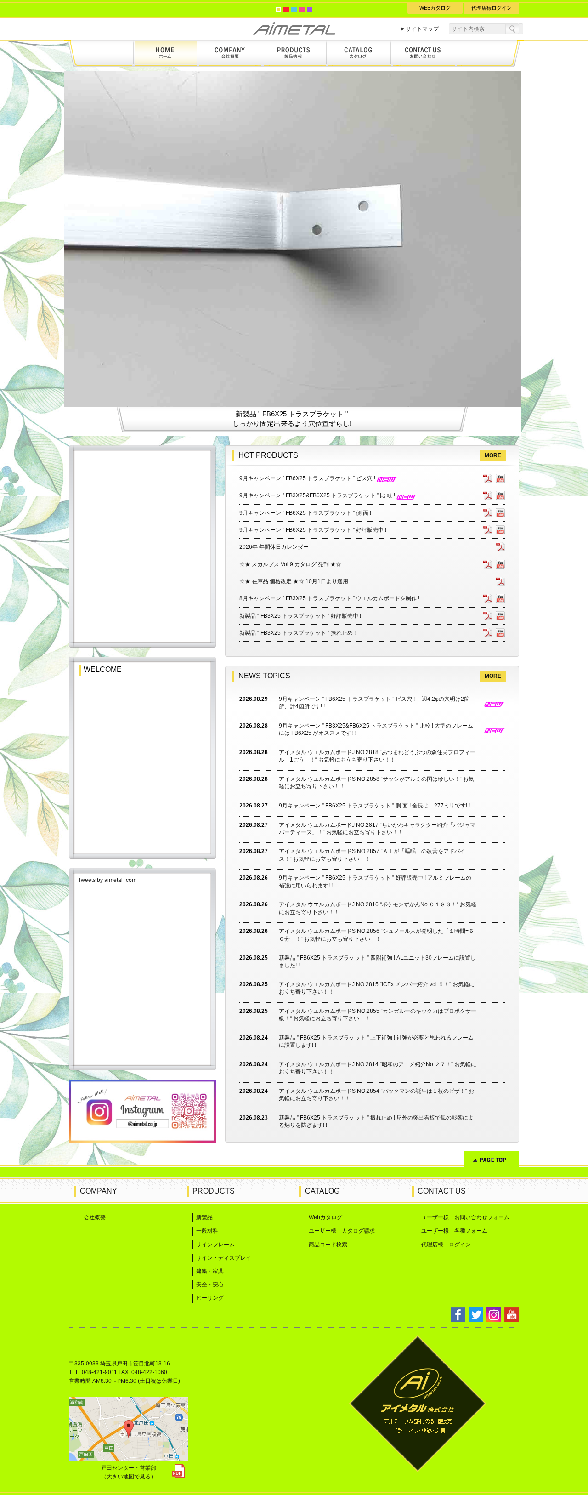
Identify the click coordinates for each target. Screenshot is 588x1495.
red (286, 9)
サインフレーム (215, 1244)
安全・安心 (210, 1284)
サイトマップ (422, 29)
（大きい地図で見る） (128, 1476)
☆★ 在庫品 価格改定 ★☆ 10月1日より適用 (293, 581)
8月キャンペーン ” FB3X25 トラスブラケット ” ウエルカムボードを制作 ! (329, 598)
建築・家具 (210, 1271)
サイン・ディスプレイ (223, 1258)
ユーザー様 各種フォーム (454, 1231)
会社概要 (95, 1217)
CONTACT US (442, 1191)
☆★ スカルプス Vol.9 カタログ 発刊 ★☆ (290, 564)
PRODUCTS (213, 1191)
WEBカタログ (435, 8)
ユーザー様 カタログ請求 (342, 1231)
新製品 (204, 1217)
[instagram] (142, 1140)
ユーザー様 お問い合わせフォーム (465, 1217)
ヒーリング (210, 1298)
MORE (493, 455)
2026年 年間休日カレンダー (274, 547)
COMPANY (98, 1191)
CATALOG (322, 1191)
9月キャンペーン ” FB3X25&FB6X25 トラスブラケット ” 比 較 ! (317, 495)
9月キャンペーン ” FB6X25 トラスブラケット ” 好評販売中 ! (312, 530)
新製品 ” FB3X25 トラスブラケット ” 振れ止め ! (297, 633)
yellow (278, 9)
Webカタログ (325, 1217)
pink (302, 9)
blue (294, 9)
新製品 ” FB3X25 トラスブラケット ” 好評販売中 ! (300, 616)
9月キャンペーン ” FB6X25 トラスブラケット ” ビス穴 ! (308, 478)
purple (309, 9)
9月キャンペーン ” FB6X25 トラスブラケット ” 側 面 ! (305, 513)
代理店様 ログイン (446, 1244)
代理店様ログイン (491, 8)
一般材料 (207, 1231)
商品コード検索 (328, 1244)
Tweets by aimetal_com (107, 880)
